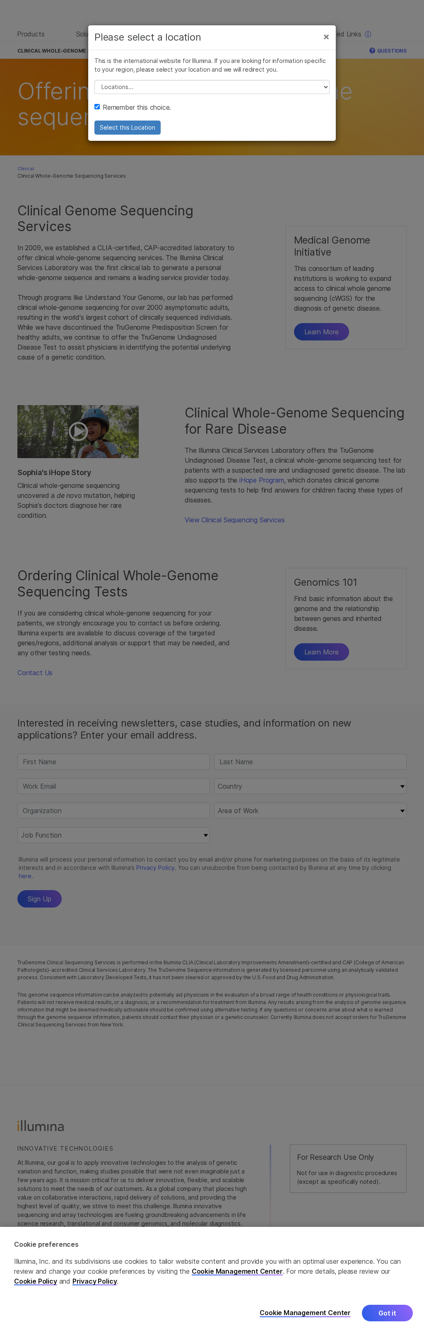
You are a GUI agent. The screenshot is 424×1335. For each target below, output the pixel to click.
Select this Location (127, 127)
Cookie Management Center (237, 1271)
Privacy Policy (94, 1281)
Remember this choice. (137, 107)
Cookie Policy (35, 1281)
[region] (212, 1281)
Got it (387, 1313)
